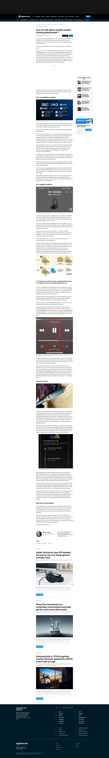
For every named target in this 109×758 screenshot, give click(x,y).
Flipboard (72, 707)
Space (80, 715)
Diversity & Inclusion (59, 747)
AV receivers (38, 414)
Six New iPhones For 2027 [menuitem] (34, 20)
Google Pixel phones (52, 171)
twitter (45, 535)
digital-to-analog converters (53, 427)
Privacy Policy (79, 132)
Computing (61, 713)
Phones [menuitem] (42, 16)
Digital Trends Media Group (22, 753)
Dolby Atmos (39, 310)
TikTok (65, 707)
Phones (60, 712)
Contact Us (61, 729)
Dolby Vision (39, 422)
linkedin (43, 535)
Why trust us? (61, 24)
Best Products (81, 719)
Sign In (88, 16)
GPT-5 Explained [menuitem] (87, 20)
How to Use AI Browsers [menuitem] (59, 20)
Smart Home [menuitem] (71, 16)
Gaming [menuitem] (47, 16)
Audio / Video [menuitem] (61, 16)
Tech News (50, 543)
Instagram (58, 707)
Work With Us (58, 745)
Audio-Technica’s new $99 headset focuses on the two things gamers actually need (86, 83)
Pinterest (67, 707)
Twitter (61, 707)
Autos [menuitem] (66, 16)
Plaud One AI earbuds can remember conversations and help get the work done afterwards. (86, 90)
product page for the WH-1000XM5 (50, 150)
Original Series (81, 723)
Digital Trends (22, 18)
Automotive (61, 723)
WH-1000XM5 (56, 137)
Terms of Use (58, 749)
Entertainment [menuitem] (54, 16)
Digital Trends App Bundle (83, 735)
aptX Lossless (51, 296)
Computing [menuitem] (37, 16)
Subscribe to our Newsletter (83, 727)
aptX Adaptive (50, 168)
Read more (39, 594)
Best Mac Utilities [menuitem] (43, 20)
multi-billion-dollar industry (59, 52)
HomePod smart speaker (41, 308)
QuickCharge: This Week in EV (41, 543)
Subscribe (88, 129)
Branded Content (82, 729)
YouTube (63, 707)
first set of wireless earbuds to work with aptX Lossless (50, 485)
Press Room (77, 745)
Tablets (80, 712)
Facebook (56, 707)
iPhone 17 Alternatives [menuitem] (69, 20)
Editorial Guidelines (62, 733)
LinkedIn (70, 707)
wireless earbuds (41, 52)
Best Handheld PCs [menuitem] (50, 20)
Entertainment (61, 721)
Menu (16, 16)
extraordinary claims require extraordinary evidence (47, 521)
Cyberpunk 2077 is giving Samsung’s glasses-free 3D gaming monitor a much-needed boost (86, 103)
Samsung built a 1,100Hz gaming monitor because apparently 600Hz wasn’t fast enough (86, 97)
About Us (60, 727)
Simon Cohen (39, 35)
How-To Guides (81, 721)
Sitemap (77, 747)
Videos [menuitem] (77, 16)
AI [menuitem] (33, 16)
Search (92, 16)
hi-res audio (54, 57)
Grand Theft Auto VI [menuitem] (24, 20)
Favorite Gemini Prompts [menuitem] (78, 20)
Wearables (81, 713)
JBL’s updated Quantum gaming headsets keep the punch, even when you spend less (85, 110)
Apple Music (48, 370)
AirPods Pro (52, 372)
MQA (37, 425)
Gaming (60, 715)
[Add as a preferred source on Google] (65, 36)
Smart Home (61, 719)
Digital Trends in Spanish (83, 733)
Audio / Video (61, 717)
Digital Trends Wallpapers (83, 731)
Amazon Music (51, 492)
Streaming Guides (82, 717)
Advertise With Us (62, 731)
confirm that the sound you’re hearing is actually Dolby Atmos (50, 313)
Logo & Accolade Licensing (63, 735)
